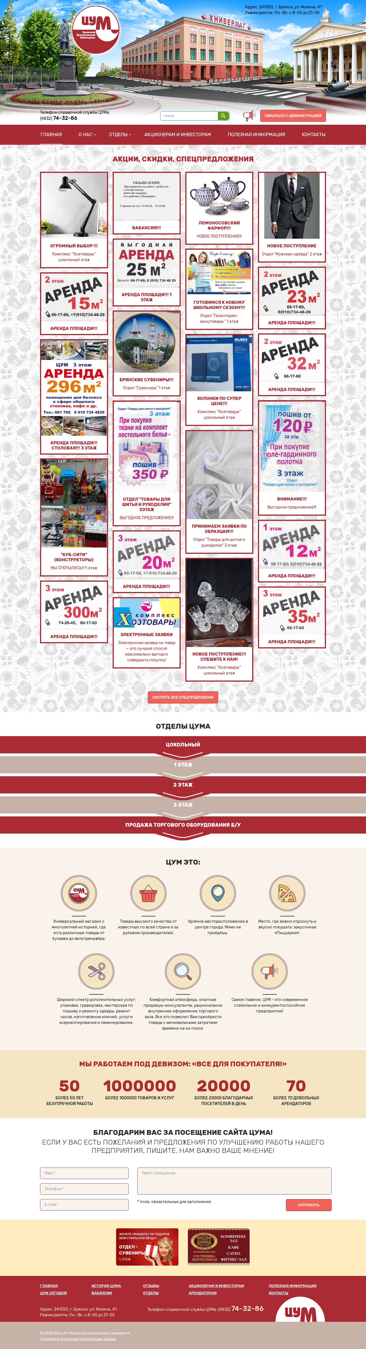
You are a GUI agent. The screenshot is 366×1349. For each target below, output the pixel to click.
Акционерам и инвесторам (177, 134)
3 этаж (183, 805)
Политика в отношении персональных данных (78, 1339)
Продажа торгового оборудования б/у (183, 825)
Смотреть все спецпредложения (183, 697)
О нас (85, 134)
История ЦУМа (106, 1286)
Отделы (118, 134)
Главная (51, 134)
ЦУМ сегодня (53, 1293)
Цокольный (183, 745)
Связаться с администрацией (293, 116)
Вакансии (102, 1293)
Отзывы (151, 1286)
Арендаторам (203, 1293)
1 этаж (183, 765)
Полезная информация (256, 134)
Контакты (313, 134)
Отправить (309, 1205)
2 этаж (183, 785)
